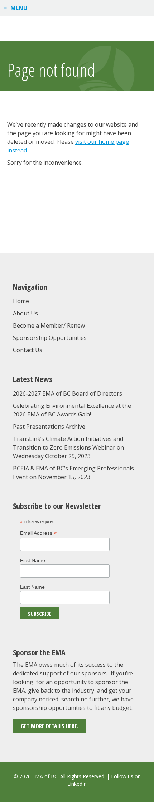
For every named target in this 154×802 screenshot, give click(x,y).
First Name (32, 560)
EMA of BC (77, 28)
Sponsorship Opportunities (50, 338)
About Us (25, 313)
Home (21, 301)
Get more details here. (49, 726)
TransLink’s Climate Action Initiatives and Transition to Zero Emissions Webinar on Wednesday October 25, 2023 (68, 447)
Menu (19, 8)
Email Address (38, 533)
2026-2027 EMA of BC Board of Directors (67, 393)
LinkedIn (77, 783)
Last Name (32, 587)
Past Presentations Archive (49, 426)
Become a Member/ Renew (49, 325)
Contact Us (27, 350)
